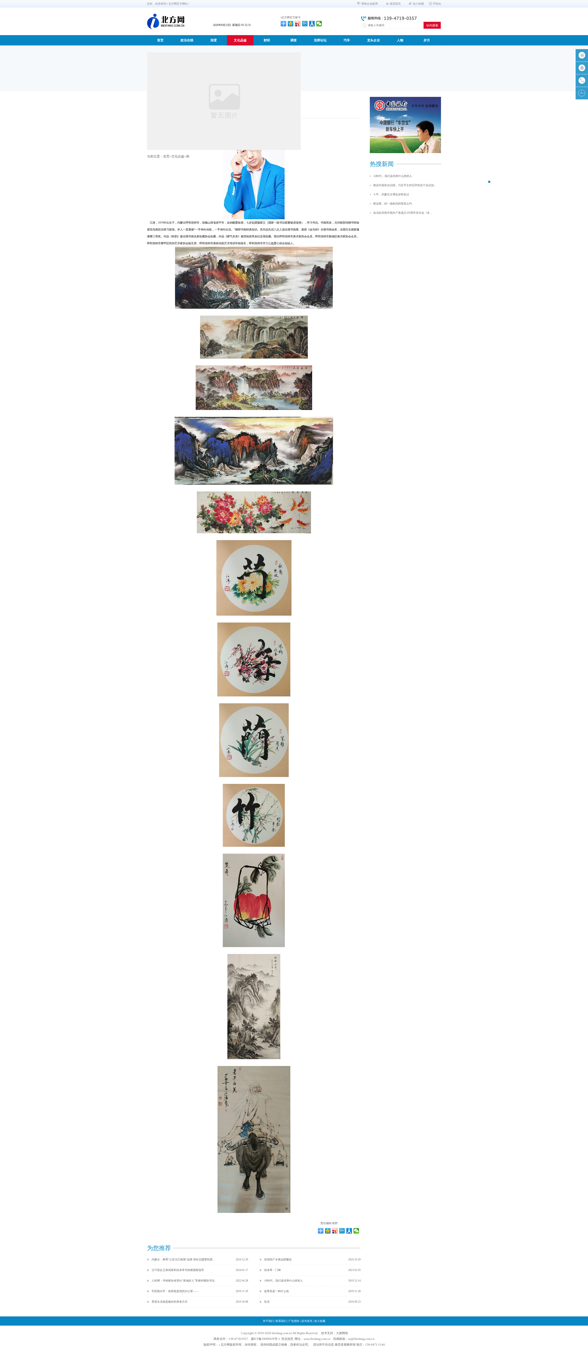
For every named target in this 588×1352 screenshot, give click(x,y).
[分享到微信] (319, 23)
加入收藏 (418, 3)
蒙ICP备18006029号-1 (265, 1339)
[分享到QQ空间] (291, 23)
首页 (166, 156)
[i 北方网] (165, 21)
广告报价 (294, 1321)
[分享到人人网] (312, 23)
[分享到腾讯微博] (305, 23)
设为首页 (306, 1321)
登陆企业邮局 (369, 3)
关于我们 (268, 1321)
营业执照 (287, 1339)
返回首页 (395, 3)
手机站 (437, 3)
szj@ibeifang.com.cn (361, 1339)
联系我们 (281, 1321)
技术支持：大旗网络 (334, 1333)
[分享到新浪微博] (298, 23)
